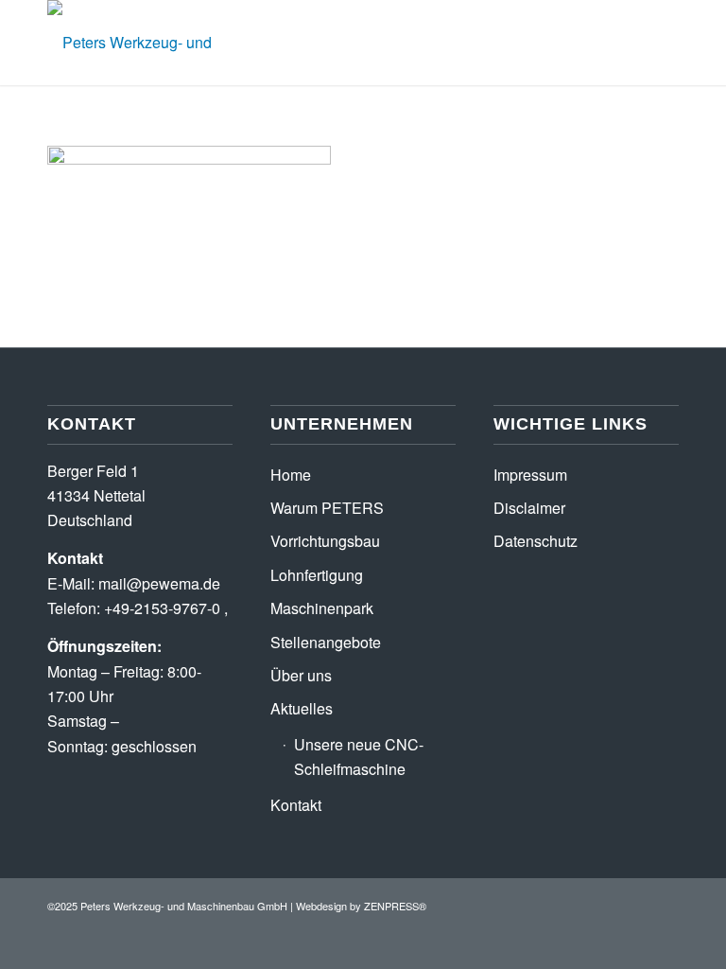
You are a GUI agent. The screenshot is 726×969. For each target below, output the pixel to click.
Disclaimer (529, 508)
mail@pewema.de (159, 583)
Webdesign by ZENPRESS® (361, 905)
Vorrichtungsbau (325, 541)
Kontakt (295, 805)
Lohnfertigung (316, 575)
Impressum (530, 474)
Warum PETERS (327, 508)
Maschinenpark (321, 608)
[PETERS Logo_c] (174, 42)
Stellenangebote (325, 642)
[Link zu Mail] (664, 903)
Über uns (301, 675)
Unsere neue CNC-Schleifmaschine (359, 756)
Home (290, 474)
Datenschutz (535, 541)
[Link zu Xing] (636, 903)
